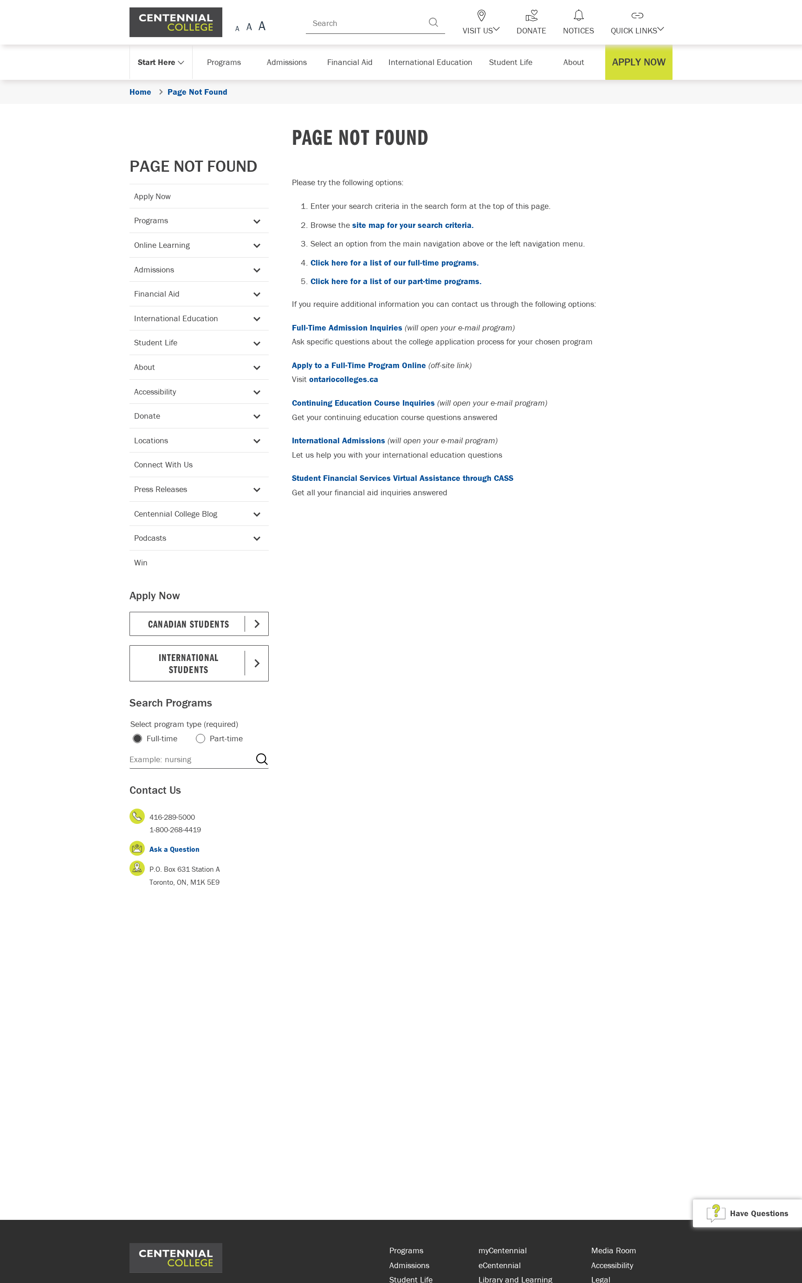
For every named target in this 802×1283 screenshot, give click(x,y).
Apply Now (152, 196)
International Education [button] (433, 62)
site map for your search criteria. (413, 225)
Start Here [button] (157, 62)
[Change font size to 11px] (260, 27)
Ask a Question (174, 849)
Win (141, 562)
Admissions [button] (290, 62)
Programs (151, 220)
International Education (176, 318)
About (144, 367)
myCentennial (503, 1250)
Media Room (613, 1250)
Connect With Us (163, 464)
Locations (151, 440)
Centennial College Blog (175, 513)
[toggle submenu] (255, 220)
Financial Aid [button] (354, 62)
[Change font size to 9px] (237, 27)
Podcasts (150, 537)
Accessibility (155, 391)
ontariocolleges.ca (343, 379)
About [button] (576, 62)
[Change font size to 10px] (249, 27)
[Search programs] (261, 759)
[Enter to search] (452, 22)
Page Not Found (193, 166)
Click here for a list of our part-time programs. (396, 281)
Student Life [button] (511, 62)
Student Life (155, 342)
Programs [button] (226, 62)
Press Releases (160, 489)
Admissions (154, 269)
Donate (147, 415)
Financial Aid (157, 293)
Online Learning (162, 245)
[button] (497, 22)
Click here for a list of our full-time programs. (394, 262)
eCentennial (500, 1265)
